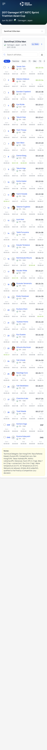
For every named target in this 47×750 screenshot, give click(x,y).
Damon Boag (21, 155)
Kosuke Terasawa (23, 245)
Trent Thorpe (21, 130)
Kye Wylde (20, 104)
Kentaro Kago (21, 424)
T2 (40, 61)
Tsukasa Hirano (22, 322)
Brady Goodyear (22, 296)
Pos (6, 61)
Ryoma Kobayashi (23, 436)
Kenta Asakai (21, 181)
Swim (24, 61)
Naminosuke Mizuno (24, 258)
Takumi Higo (21, 168)
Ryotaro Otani (21, 309)
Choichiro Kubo (22, 398)
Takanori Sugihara (23, 207)
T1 (29, 61)
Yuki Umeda (20, 360)
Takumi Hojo (21, 117)
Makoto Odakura (22, 79)
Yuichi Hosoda (21, 194)
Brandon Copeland (23, 91)
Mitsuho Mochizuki (23, 347)
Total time (15, 61)
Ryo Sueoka (21, 334)
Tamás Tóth (20, 66)
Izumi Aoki (20, 219)
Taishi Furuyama (22, 232)
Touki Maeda (21, 411)
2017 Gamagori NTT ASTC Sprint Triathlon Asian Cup (20, 14)
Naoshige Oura (22, 373)
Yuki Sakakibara (22, 385)
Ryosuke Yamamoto (24, 283)
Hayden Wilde (21, 270)
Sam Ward (20, 143)
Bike (34, 61)
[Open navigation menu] (3, 3)
